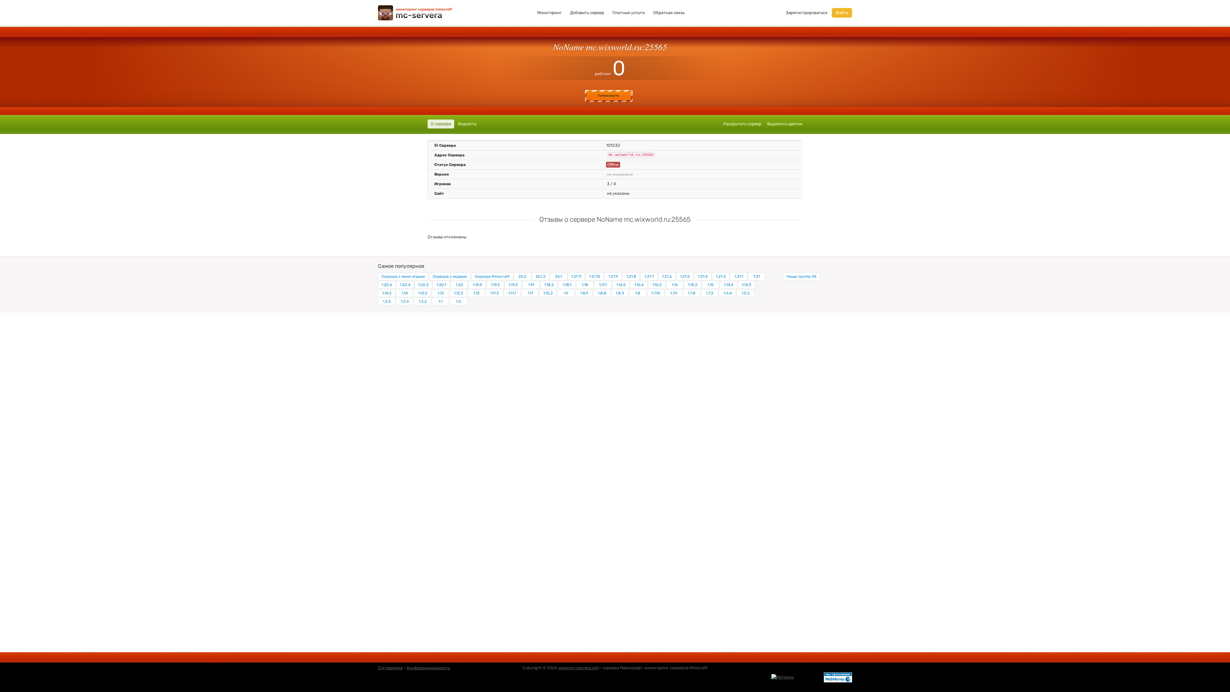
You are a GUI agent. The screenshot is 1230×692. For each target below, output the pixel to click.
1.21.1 (738, 276)
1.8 (637, 293)
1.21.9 (613, 276)
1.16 (675, 285)
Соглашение (390, 667)
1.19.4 (477, 285)
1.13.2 (422, 293)
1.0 (458, 301)
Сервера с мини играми (403, 276)
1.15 (711, 285)
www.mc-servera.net (578, 667)
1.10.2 (548, 293)
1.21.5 (685, 276)
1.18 (585, 285)
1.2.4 (405, 301)
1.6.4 (728, 293)
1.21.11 (576, 276)
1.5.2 (746, 293)
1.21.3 (721, 276)
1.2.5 (387, 301)
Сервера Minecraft (492, 276)
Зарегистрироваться (806, 12)
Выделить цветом (784, 123)
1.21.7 (649, 276)
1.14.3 (746, 285)
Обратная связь (669, 12)
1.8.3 (620, 293)
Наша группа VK (801, 276)
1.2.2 (423, 301)
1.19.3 (495, 285)
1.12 (476, 293)
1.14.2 (386, 293)
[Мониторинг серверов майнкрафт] (415, 12)
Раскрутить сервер (742, 123)
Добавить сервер (587, 12)
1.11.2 (494, 293)
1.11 (530, 293)
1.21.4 (703, 276)
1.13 (441, 293)
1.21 (756, 276)
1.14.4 (728, 285)
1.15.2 (692, 285)
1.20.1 (441, 285)
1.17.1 (603, 285)
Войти (842, 12)
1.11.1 (512, 293)
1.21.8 (631, 276)
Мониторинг (549, 12)
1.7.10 (655, 293)
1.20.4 (405, 285)
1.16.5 (621, 285)
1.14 (405, 293)
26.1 (558, 276)
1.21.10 (594, 276)
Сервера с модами (450, 276)
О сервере (441, 123)
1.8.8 (602, 293)
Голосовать (608, 96)
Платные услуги (628, 12)
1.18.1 (567, 285)
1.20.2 (423, 285)
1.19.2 (513, 285)
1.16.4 (639, 285)
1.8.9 (584, 293)
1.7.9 (673, 293)
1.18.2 (549, 285)
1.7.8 (691, 293)
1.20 (459, 285)
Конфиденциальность (428, 667)
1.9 (566, 293)
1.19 (531, 285)
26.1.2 (540, 276)
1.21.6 (667, 276)
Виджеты (467, 123)
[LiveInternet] (809, 676)
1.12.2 (458, 293)
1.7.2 (709, 293)
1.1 (440, 301)
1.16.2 (656, 285)
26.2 (522, 276)
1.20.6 (386, 285)
